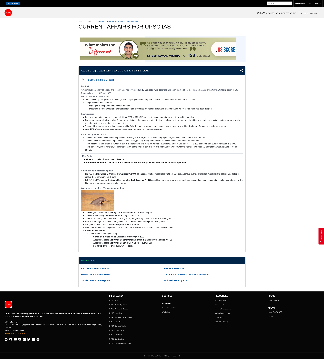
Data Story (219, 317)
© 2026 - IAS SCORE (152, 356)
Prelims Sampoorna (223, 309)
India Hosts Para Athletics (95, 268)
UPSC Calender (115, 335)
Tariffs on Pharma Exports (95, 280)
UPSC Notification (116, 339)
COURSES (261, 13)
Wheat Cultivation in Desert (96, 274)
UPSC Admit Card (116, 330)
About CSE (219, 304)
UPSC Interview (115, 313)
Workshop (166, 312)
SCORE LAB (273, 13)
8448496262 (300, 4)
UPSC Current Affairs (117, 326)
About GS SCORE (275, 312)
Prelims (89, 21)
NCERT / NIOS (221, 300)
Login (310, 4)
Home (80, 21)
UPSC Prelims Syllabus (118, 309)
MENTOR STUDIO (288, 13)
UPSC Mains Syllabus (118, 304)
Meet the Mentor (169, 308)
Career (270, 316)
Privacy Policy (273, 300)
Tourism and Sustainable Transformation (186, 274)
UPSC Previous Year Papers (120, 317)
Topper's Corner (307, 13)
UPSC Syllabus (115, 300)
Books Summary (221, 322)
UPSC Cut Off (114, 322)
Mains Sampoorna (222, 313)
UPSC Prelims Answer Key (120, 343)
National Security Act (175, 280)
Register (318, 4)
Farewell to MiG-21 (174, 268)
